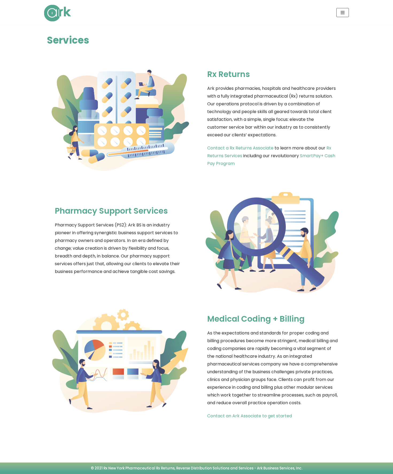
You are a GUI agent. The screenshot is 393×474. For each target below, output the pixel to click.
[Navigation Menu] (342, 12)
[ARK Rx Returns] (57, 13)
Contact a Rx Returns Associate (240, 148)
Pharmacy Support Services (111, 211)
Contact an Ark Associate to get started (249, 416)
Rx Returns (228, 74)
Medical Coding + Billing (256, 319)
